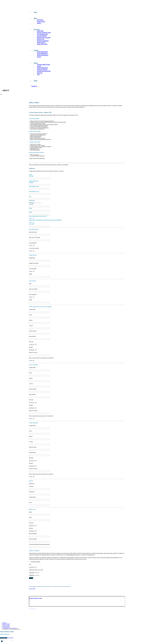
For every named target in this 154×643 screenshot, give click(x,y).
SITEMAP (4, 622)
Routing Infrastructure (42, 55)
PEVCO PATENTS (6, 626)
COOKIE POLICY (6, 627)
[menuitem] (78, 11)
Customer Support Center (43, 64)
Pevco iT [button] (37, 29)
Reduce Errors (40, 39)
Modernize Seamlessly (43, 41)
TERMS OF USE (5, 624)
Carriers (39, 56)
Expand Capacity (41, 42)
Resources (39, 72)
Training (39, 66)
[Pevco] (77, 3)
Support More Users (42, 44)
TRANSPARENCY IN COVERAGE (9, 628)
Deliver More (40, 31)
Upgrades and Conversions (44, 71)
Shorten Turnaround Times (44, 32)
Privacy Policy (10, 637)
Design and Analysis (42, 69)
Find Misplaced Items (42, 34)
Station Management (42, 53)
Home (35, 12)
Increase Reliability (42, 36)
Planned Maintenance (42, 67)
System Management (42, 52)
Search (35, 80)
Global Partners (41, 21)
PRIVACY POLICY (6, 623)
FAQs (38, 74)
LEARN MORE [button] (32, 588)
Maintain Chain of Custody (43, 37)
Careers (39, 23)
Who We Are (40, 20)
